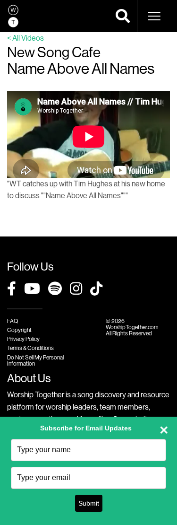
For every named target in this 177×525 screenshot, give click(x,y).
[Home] (13, 16)
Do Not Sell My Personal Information (35, 360)
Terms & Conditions (30, 347)
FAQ (12, 320)
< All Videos (25, 38)
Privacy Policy (23, 338)
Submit (88, 503)
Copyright (19, 329)
